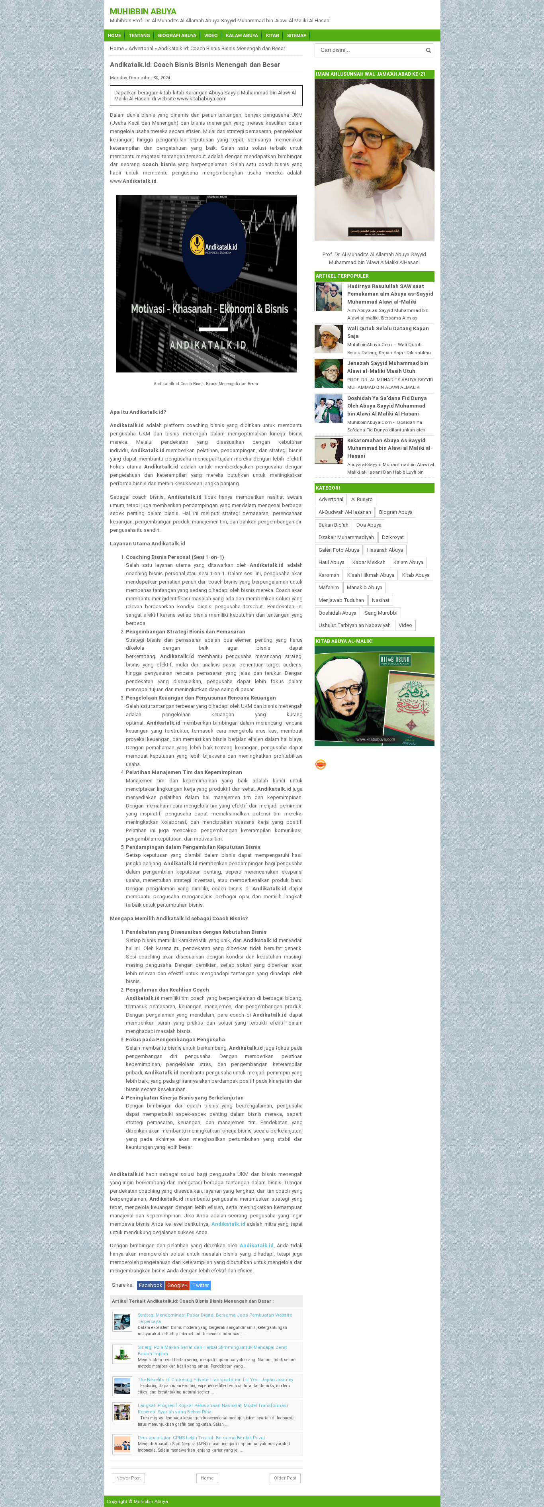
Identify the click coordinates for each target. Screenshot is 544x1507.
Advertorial (141, 48)
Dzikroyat (393, 537)
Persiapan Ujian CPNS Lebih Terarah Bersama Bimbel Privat (201, 1437)
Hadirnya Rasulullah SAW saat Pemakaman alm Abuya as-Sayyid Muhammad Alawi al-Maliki (390, 294)
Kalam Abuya (242, 35)
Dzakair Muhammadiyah (346, 537)
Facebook (150, 1285)
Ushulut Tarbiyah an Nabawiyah (355, 625)
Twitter (200, 1285)
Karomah (329, 575)
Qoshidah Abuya (337, 613)
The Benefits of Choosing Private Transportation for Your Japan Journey (216, 1379)
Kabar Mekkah (368, 562)
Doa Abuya (369, 525)
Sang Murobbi (380, 613)
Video (211, 35)
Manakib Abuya (364, 587)
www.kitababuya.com (202, 99)
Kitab (272, 35)
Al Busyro (362, 499)
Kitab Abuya (416, 575)
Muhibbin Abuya (143, 11)
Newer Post (128, 1478)
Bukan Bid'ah (333, 525)
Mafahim (329, 587)
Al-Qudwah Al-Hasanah (345, 512)
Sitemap (296, 35)
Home (114, 35)
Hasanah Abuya (385, 550)
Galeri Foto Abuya (339, 550)
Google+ (177, 1285)
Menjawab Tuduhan (341, 600)
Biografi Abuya (177, 35)
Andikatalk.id (228, 1224)
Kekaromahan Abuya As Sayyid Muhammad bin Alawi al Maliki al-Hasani (390, 448)
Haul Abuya (331, 562)
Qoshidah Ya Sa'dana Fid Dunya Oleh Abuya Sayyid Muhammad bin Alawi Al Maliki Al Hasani (387, 406)
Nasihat (380, 600)
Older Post (285, 1478)
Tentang (139, 35)
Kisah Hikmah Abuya (370, 575)
